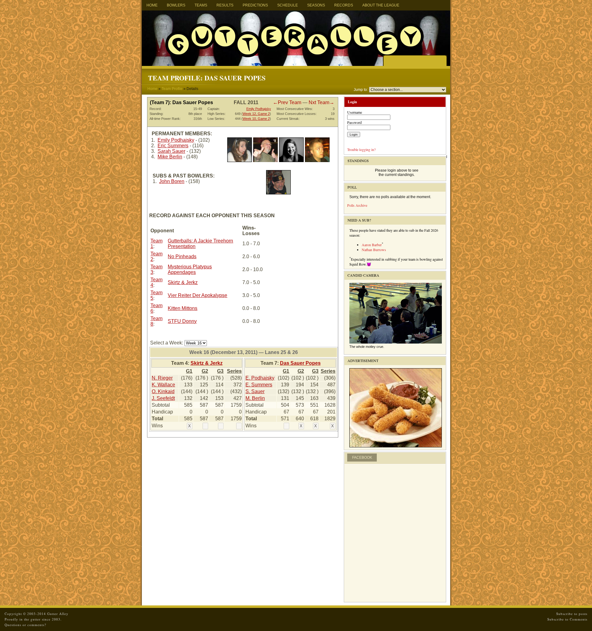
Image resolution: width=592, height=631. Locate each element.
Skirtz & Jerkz (183, 282)
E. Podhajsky (259, 378)
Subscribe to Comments (567, 619)
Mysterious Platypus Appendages (190, 269)
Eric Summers (173, 145)
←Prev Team (287, 102)
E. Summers (258, 384)
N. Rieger (162, 378)
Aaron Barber (372, 244)
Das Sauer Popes (300, 363)
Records (343, 5)
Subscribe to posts (571, 613)
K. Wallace (163, 384)
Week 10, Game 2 (256, 118)
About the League (380, 5)
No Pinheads (182, 256)
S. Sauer (255, 391)
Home (152, 5)
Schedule (287, 5)
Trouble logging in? (361, 149)
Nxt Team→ (321, 102)
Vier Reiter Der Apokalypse (197, 295)
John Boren (171, 181)
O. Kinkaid (163, 391)
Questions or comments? (25, 624)
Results (224, 5)
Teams (201, 5)
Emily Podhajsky (258, 109)
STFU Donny (182, 321)
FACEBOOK (362, 457)
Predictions (255, 5)
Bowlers (176, 5)
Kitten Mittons (182, 308)
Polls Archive (357, 205)
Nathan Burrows (374, 249)
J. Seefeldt (163, 398)
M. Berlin (255, 398)
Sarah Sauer (171, 151)
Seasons (316, 5)
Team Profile (172, 89)
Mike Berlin (170, 156)
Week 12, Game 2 (256, 114)
